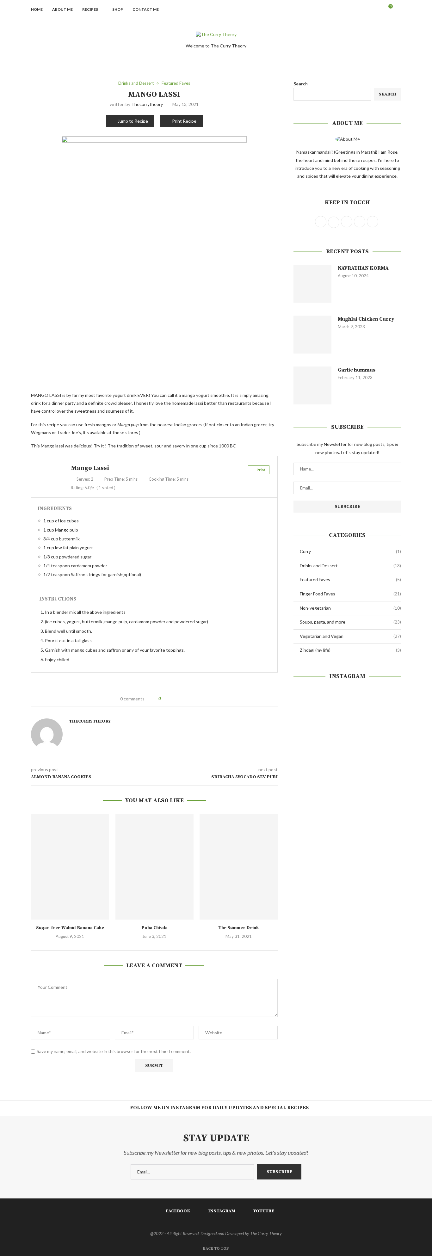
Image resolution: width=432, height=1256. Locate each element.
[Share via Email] (189, 698)
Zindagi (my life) (350, 650)
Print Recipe (184, 121)
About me (62, 9)
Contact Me (146, 9)
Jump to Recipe (133, 121)
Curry (350, 551)
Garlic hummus (356, 370)
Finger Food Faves (350, 593)
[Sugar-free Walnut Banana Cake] (70, 867)
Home (37, 9)
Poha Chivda (154, 928)
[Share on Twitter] (177, 698)
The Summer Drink (239, 928)
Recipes (90, 9)
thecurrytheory (147, 104)
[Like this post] (164, 698)
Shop (117, 9)
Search (300, 83)
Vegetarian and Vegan (350, 636)
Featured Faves (350, 579)
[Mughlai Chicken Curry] (312, 335)
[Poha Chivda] (154, 867)
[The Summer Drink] (239, 867)
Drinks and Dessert (350, 565)
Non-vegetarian (350, 608)
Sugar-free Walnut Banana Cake (70, 928)
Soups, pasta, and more (350, 622)
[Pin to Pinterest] (183, 698)
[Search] (398, 9)
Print (260, 469)
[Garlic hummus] (312, 385)
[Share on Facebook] (171, 698)
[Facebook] (366, 9)
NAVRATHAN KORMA (363, 268)
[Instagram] (372, 9)
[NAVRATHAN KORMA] (312, 284)
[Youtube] (379, 9)
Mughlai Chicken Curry (366, 319)
